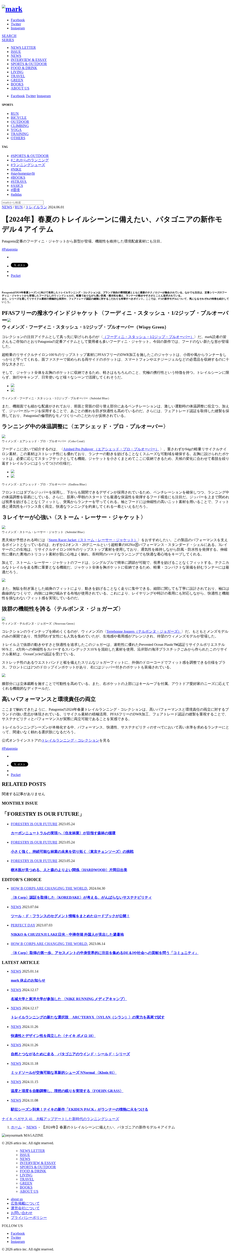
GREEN (17, 80)
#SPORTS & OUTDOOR (30, 156)
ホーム (16, 1127)
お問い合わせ (21, 1213)
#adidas (16, 194)
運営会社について (25, 1208)
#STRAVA (19, 181)
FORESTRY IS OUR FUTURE (34, 824)
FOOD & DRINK (24, 68)
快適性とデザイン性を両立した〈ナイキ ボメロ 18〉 (53, 1036)
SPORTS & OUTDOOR (29, 64)
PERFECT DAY (23, 925)
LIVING (17, 72)
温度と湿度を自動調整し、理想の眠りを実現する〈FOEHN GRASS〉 (67, 1091)
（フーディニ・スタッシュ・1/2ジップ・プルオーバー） (148, 337)
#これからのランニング (30, 160)
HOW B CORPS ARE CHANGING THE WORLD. (49, 888)
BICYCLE (19, 118)
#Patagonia (10, 249)
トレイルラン (36, 207)
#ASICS (17, 186)
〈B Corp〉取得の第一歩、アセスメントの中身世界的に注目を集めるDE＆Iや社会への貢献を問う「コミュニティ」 (105, 953)
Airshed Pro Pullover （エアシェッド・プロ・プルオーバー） (111, 449)
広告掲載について (25, 1203)
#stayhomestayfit (23, 173)
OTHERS (18, 138)
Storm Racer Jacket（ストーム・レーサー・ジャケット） (93, 540)
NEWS (16, 56)
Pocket (16, 275)
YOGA (16, 130)
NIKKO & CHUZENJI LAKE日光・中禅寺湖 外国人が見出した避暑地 (67, 934)
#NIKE (16, 169)
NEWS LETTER (23, 47)
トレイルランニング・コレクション (70, 740)
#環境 (15, 190)
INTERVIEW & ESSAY (29, 60)
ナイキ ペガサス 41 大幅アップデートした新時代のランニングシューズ (60, 1119)
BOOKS (17, 84)
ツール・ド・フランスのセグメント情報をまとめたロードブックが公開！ (70, 916)
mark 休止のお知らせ (28, 980)
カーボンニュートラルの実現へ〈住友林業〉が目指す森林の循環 (63, 833)
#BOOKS (18, 177)
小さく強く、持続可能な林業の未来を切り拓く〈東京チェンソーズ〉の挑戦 (72, 851)
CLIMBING (20, 126)
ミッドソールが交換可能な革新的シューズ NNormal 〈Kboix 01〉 (64, 1072)
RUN (15, 113)
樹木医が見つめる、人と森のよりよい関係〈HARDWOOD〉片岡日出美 (69, 870)
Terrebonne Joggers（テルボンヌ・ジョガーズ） (143, 631)
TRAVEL (18, 76)
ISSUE (16, 52)
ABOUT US (20, 88)
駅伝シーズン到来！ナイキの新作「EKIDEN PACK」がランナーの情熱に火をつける (79, 1109)
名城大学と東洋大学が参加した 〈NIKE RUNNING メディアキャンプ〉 (69, 999)
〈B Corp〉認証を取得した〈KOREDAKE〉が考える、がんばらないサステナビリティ (81, 897)
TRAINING (20, 134)
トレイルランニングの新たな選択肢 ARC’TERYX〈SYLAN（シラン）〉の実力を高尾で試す (88, 1017)
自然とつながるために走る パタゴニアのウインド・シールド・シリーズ (70, 1054)
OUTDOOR (20, 122)
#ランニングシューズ (28, 165)
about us (17, 1199)
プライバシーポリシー (29, 1218)
